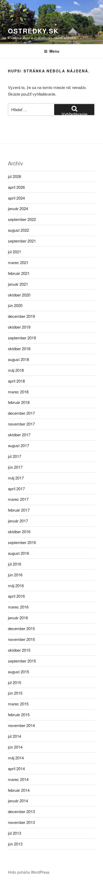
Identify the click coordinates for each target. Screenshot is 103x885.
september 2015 (22, 661)
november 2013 (21, 822)
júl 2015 (14, 682)
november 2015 (21, 639)
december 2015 (21, 628)
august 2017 (18, 445)
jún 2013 (15, 844)
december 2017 (21, 413)
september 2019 (22, 337)
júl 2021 (14, 251)
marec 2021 (18, 262)
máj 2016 (16, 585)
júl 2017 (14, 456)
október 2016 (19, 531)
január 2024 (18, 208)
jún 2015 (15, 693)
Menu (54, 51)
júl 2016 (14, 564)
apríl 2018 (16, 381)
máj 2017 (16, 478)
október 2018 (19, 348)
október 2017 (19, 434)
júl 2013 (14, 833)
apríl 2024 (16, 198)
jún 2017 (15, 467)
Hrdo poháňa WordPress (28, 872)
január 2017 (18, 520)
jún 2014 (15, 747)
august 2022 (18, 230)
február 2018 (19, 402)
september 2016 (22, 542)
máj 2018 (16, 370)
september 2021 (22, 241)
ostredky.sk (33, 30)
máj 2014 (16, 757)
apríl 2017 (16, 488)
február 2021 (19, 273)
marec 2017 (18, 499)
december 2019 (21, 316)
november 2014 (21, 725)
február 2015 (19, 714)
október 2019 (19, 327)
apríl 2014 (16, 768)
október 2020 (19, 295)
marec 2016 (18, 607)
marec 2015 (18, 703)
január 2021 (18, 284)
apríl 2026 (16, 187)
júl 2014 (14, 736)
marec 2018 (18, 391)
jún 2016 (15, 574)
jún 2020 (15, 305)
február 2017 (19, 510)
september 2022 (22, 219)
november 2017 (21, 424)
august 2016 (18, 553)
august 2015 (18, 671)
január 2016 (18, 617)
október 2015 (19, 650)
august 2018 (18, 359)
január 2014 (18, 800)
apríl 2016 (16, 596)
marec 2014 (18, 779)
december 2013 (21, 811)
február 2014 (19, 790)
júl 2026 (14, 176)
